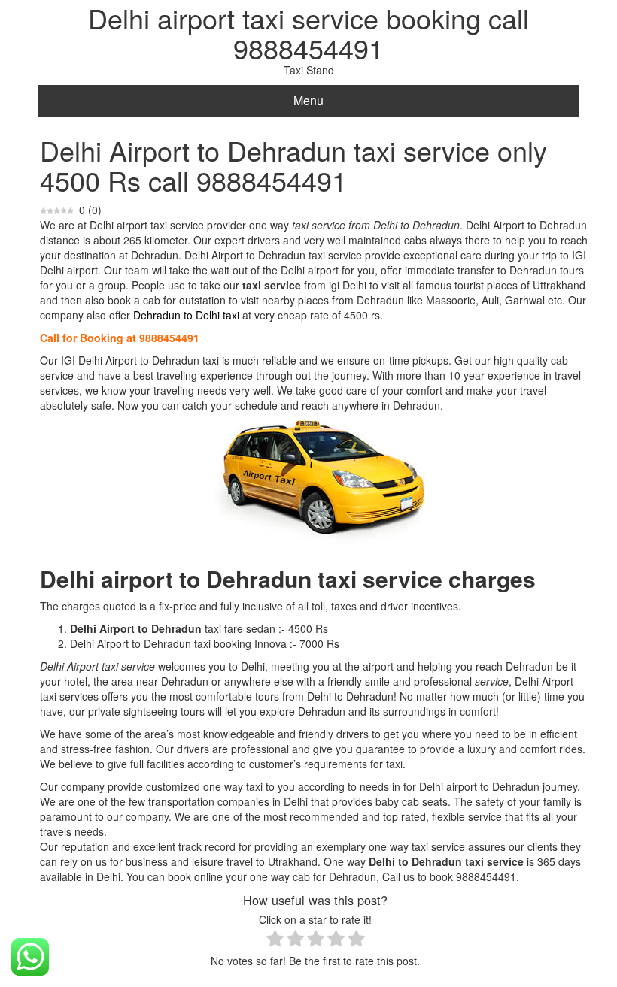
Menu (308, 100)
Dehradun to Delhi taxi (186, 314)
